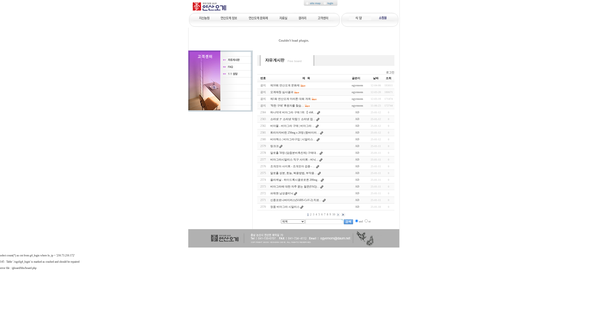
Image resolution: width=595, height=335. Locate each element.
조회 (388, 78)
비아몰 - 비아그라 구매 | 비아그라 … (292, 125)
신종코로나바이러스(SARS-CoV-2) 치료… (296, 200)
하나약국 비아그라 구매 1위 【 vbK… (293, 112)
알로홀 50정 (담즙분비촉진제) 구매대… (294, 152)
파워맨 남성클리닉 (281, 193)
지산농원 (206, 17)
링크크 (274, 146)
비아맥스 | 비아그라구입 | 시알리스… (293, 139)
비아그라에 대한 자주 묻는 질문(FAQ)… (295, 186)
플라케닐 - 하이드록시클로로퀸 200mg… (295, 179)
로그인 (390, 72)
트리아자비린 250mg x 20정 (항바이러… (294, 132)
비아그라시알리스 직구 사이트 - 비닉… (294, 159)
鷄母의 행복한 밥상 (359, 17)
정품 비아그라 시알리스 (285, 206)
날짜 (376, 78)
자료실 (283, 17)
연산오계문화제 (258, 17)
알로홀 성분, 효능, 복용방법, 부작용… (293, 173)
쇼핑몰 (382, 17)
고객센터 (323, 17)
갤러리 (302, 17)
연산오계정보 (229, 17)
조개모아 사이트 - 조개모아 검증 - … (292, 166)
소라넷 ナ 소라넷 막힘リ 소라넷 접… (293, 119)
